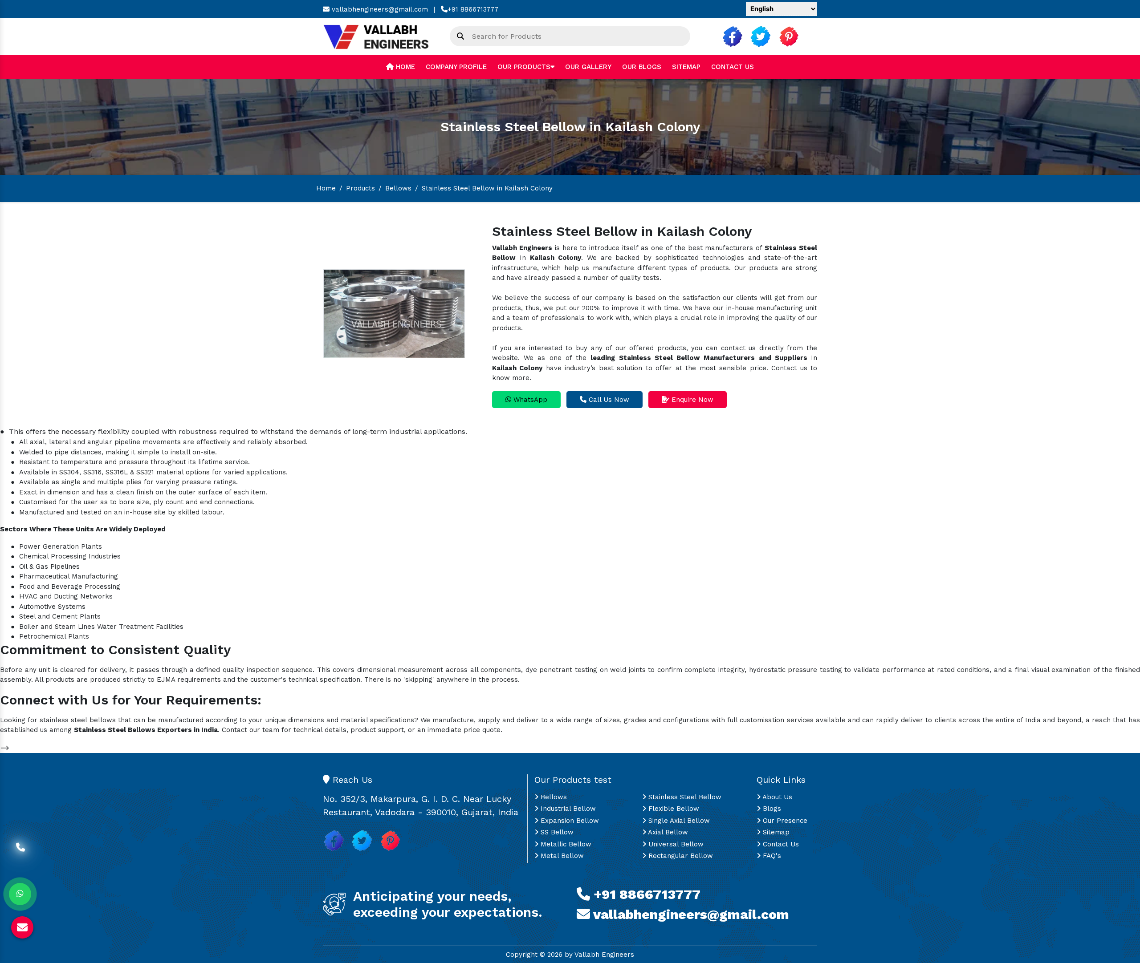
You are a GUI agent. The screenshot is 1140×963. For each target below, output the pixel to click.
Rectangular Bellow (679, 856)
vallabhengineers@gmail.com (379, 9)
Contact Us (732, 67)
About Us (776, 797)
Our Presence (784, 821)
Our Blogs (641, 67)
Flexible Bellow (672, 809)
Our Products (523, 67)
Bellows (398, 188)
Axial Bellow (667, 832)
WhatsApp (529, 400)
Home (404, 67)
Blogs (771, 809)
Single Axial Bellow (678, 821)
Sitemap (686, 67)
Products (360, 188)
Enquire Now (691, 400)
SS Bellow (556, 832)
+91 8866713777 (473, 9)
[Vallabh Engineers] (379, 36)
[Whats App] (20, 894)
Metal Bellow (561, 856)
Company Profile (456, 67)
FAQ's (771, 856)
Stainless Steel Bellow (683, 797)
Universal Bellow (675, 844)
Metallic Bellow (564, 844)
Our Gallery (588, 67)
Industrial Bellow (567, 809)
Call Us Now (607, 400)
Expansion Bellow (568, 821)
